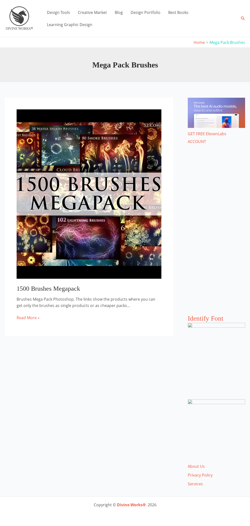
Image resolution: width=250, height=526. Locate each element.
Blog (119, 12)
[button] (243, 18)
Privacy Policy (200, 475)
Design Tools (58, 12)
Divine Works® (131, 504)
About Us (196, 466)
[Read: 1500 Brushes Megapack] (89, 193)
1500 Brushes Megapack (48, 288)
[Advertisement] (216, 234)
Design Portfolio (145, 12)
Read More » (28, 318)
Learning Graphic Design (69, 24)
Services (195, 484)
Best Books (178, 12)
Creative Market (92, 12)
